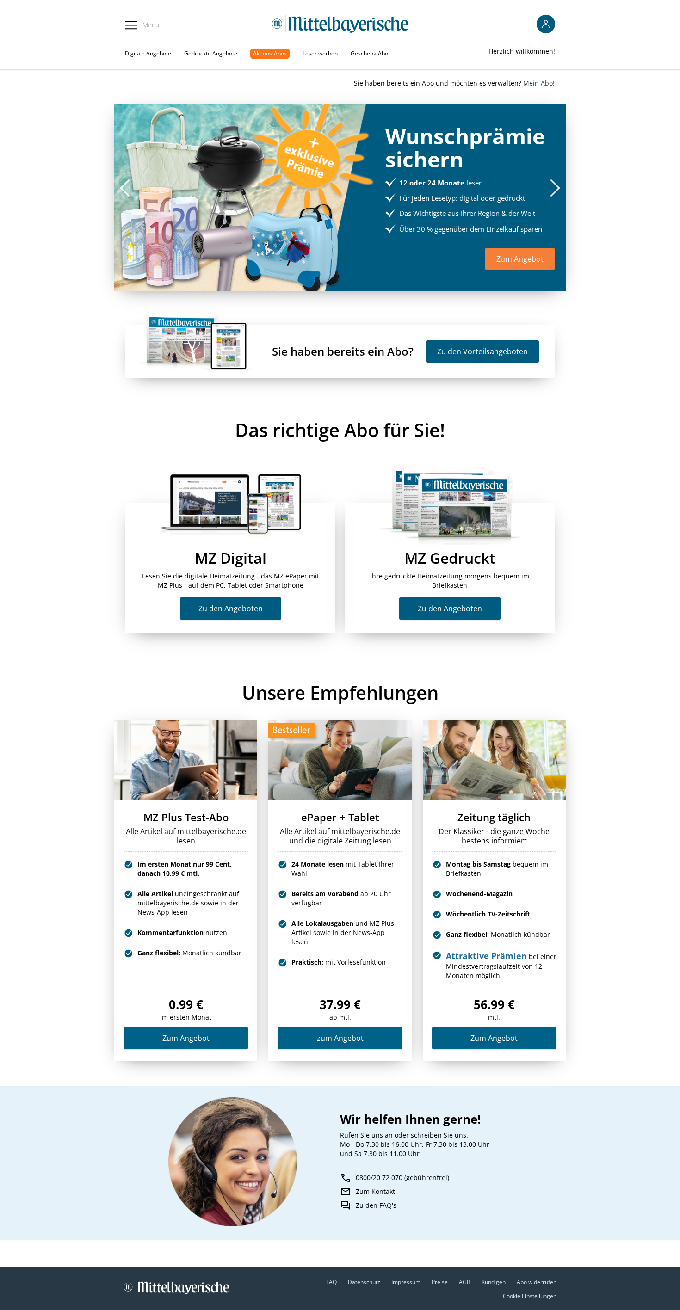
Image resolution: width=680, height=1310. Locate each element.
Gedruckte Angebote (210, 53)
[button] (555, 188)
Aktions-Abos (270, 53)
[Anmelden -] (546, 24)
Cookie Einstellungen (529, 1296)
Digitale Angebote (148, 53)
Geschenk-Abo (369, 53)
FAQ (331, 1282)
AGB (464, 1282)
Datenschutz (364, 1282)
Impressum (405, 1282)
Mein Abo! (539, 83)
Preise (440, 1282)
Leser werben (320, 53)
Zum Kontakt (375, 1191)
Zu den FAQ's (376, 1205)
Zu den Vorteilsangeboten (482, 351)
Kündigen (494, 1282)
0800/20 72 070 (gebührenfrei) (402, 1177)
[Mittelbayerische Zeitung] (340, 24)
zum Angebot (340, 1038)
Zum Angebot (186, 1038)
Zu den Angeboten (230, 608)
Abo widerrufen (536, 1282)
